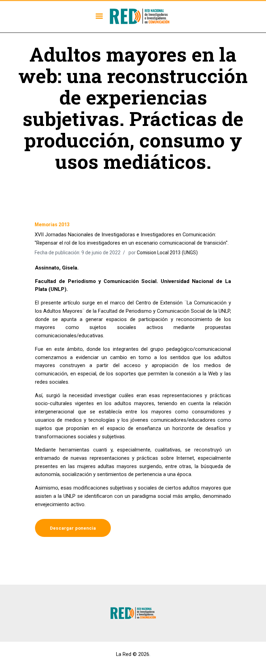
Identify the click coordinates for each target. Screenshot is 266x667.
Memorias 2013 (52, 224)
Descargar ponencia (73, 528)
